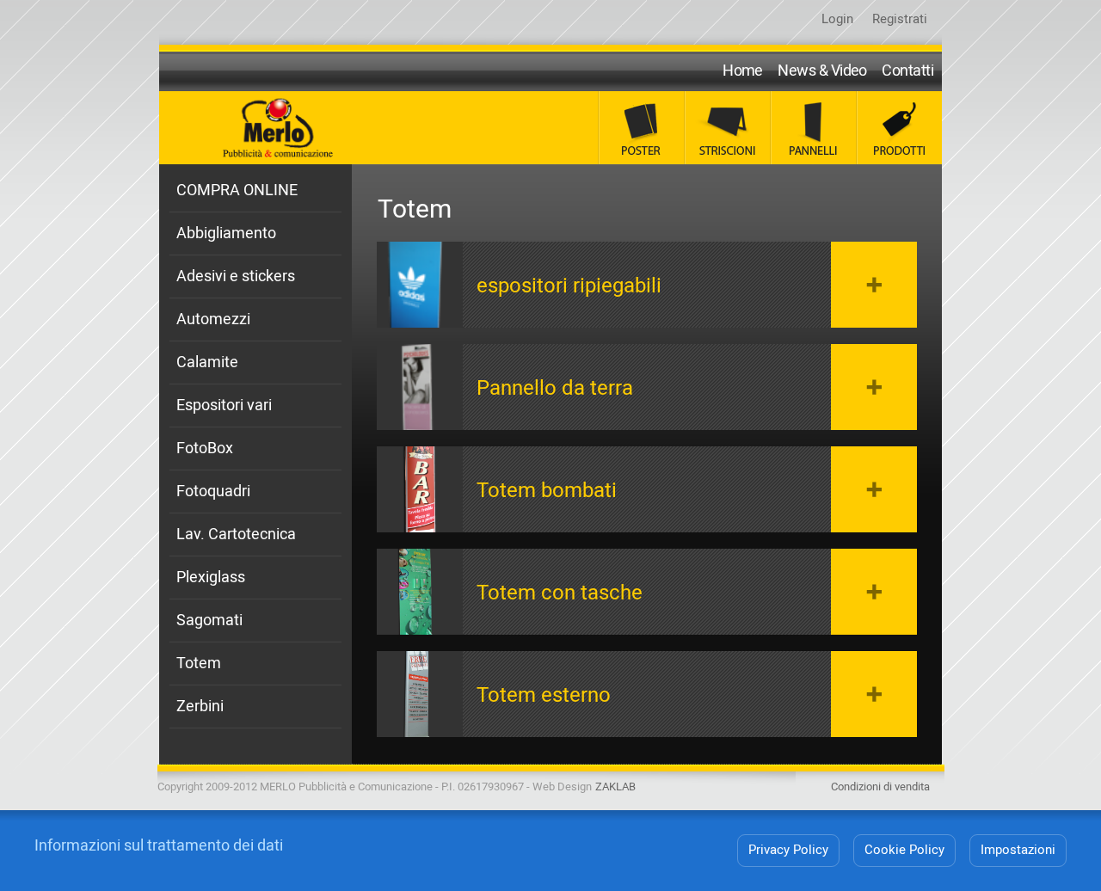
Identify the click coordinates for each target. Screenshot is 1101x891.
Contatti (907, 70)
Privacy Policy (788, 849)
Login (837, 19)
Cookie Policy (904, 849)
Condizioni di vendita (880, 786)
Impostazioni (1018, 849)
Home (743, 70)
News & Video (822, 70)
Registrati (899, 19)
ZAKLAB (615, 786)
